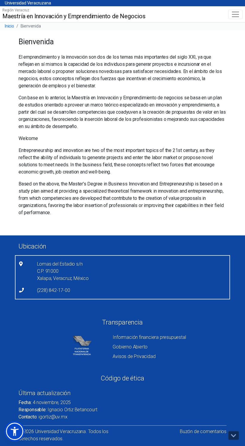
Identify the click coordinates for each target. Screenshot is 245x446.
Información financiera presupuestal (149, 337)
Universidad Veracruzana (28, 3)
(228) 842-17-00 (53, 290)
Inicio (9, 26)
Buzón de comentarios (203, 431)
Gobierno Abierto (130, 347)
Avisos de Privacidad (134, 356)
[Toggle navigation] (235, 14)
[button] (14, 431)
